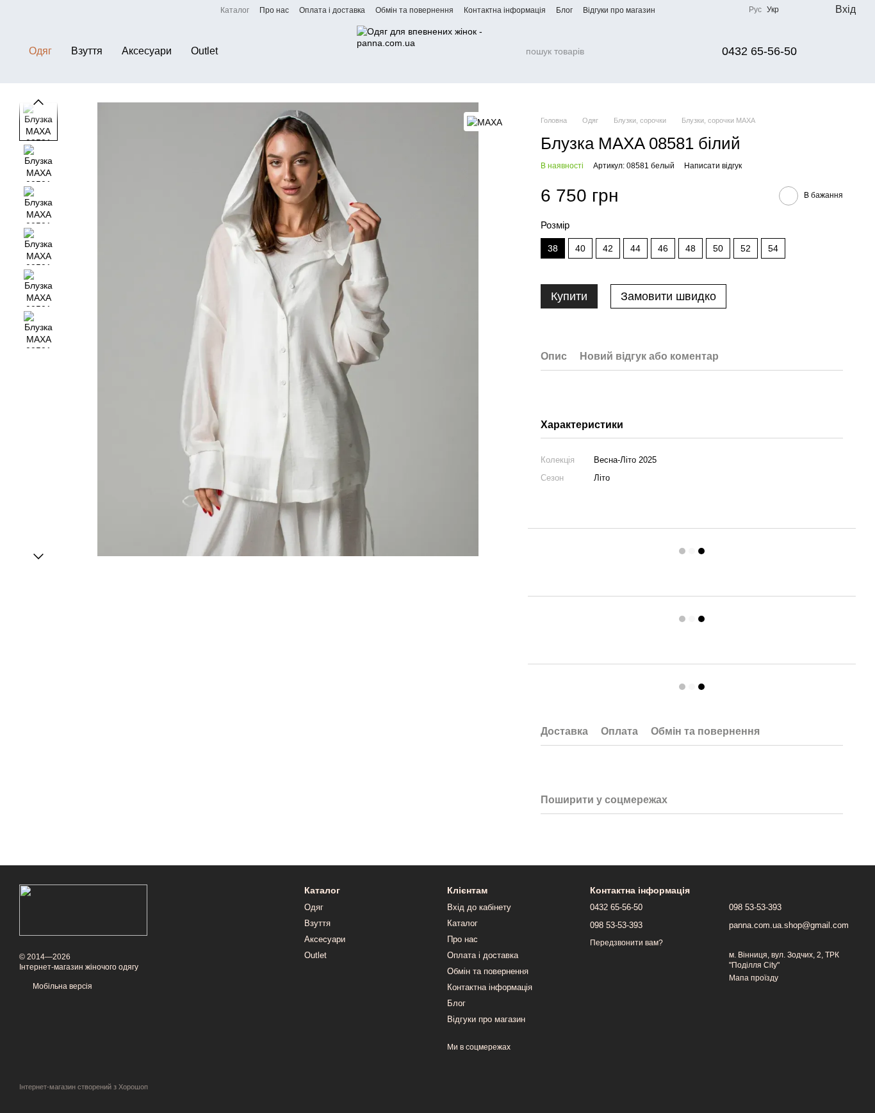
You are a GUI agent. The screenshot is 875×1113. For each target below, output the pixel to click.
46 (663, 248)
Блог (564, 10)
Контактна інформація (505, 10)
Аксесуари (147, 50)
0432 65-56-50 (759, 51)
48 (690, 248)
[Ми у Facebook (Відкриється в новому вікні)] (24, 9)
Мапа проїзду (753, 977)
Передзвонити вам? (626, 942)
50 (718, 248)
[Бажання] (798, 9)
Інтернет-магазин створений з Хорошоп (83, 1087)
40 (580, 248)
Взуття (86, 50)
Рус (755, 9)
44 (635, 248)
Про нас (274, 10)
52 (745, 248)
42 (608, 248)
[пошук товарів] (515, 51)
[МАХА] (484, 121)
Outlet (204, 50)
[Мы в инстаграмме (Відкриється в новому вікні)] (40, 9)
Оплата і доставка (332, 10)
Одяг (40, 50)
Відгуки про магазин (619, 10)
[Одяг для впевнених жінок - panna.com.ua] (83, 909)
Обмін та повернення (414, 10)
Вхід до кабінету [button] (479, 907)
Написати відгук (713, 165)
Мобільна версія (61, 986)
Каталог (234, 10)
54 (773, 248)
